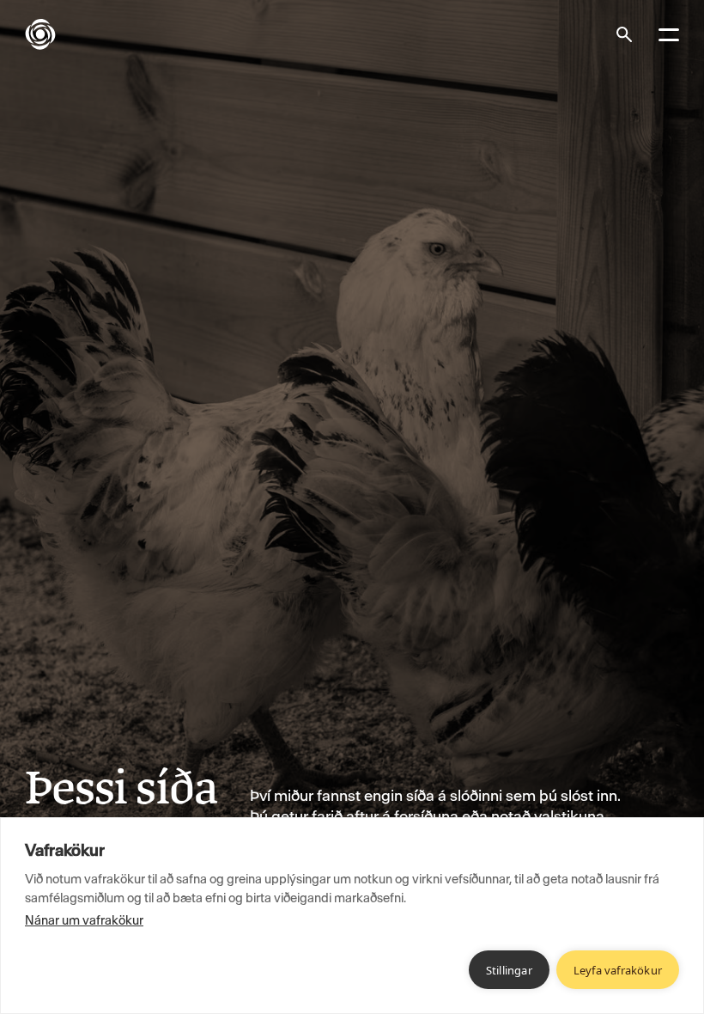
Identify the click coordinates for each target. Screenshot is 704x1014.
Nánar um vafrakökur (84, 920)
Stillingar (509, 970)
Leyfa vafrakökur (618, 970)
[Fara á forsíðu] (54, 34)
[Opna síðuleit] (624, 34)
